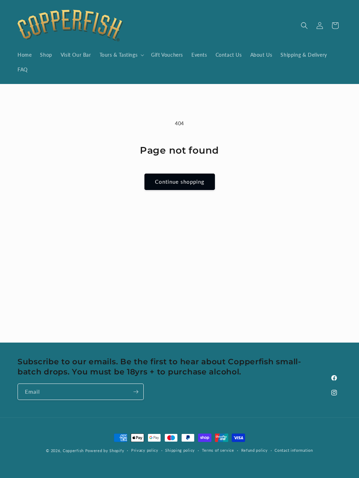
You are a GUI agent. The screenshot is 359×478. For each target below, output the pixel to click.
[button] (121, 55)
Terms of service (218, 450)
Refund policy (254, 450)
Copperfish (73, 450)
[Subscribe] (135, 392)
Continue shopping (179, 181)
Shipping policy (180, 450)
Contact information (294, 450)
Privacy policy (144, 450)
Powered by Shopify (104, 450)
